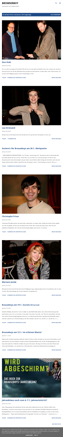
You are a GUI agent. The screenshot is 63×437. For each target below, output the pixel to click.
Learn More (29, 435)
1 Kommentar (11, 138)
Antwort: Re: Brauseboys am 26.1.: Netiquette (24, 148)
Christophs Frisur (10, 216)
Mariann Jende (9, 282)
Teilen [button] (4, 77)
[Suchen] (56, 3)
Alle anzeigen (55, 15)
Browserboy (10, 3)
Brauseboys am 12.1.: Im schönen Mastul (22, 332)
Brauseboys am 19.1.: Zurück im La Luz (20, 304)
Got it (36, 435)
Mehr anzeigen (56, 77)
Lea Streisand (8, 127)
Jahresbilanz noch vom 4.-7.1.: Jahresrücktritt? (24, 400)
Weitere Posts (56, 424)
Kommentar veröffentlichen (16, 77)
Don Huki (6, 62)
